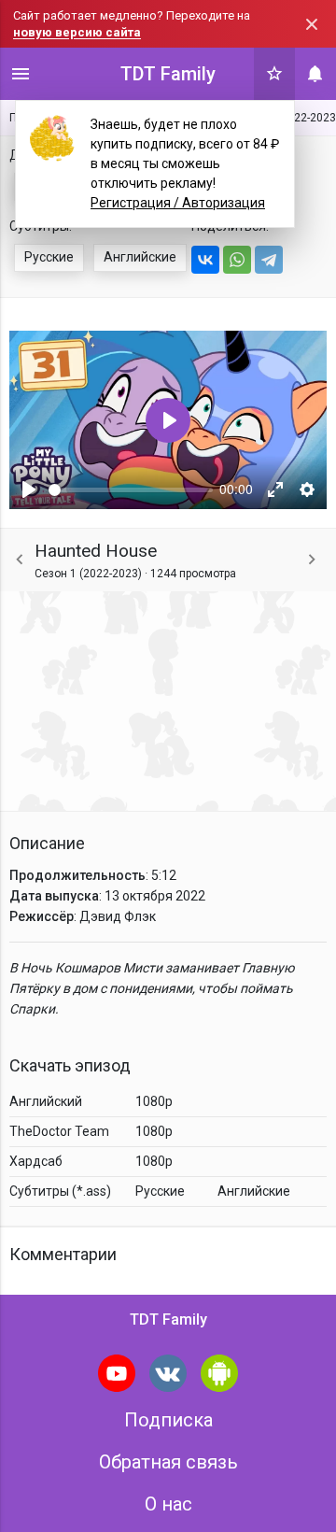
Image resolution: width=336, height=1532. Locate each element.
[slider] (131, 490)
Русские (49, 256)
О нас (168, 1504)
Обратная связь (168, 1462)
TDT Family (168, 74)
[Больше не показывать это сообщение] (312, 24)
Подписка (168, 1420)
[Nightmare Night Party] (20, 560)
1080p (154, 1101)
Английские (140, 256)
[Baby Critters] (312, 560)
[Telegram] (269, 260)
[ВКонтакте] (205, 260)
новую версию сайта (77, 32)
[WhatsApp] (237, 260)
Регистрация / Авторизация (178, 202)
